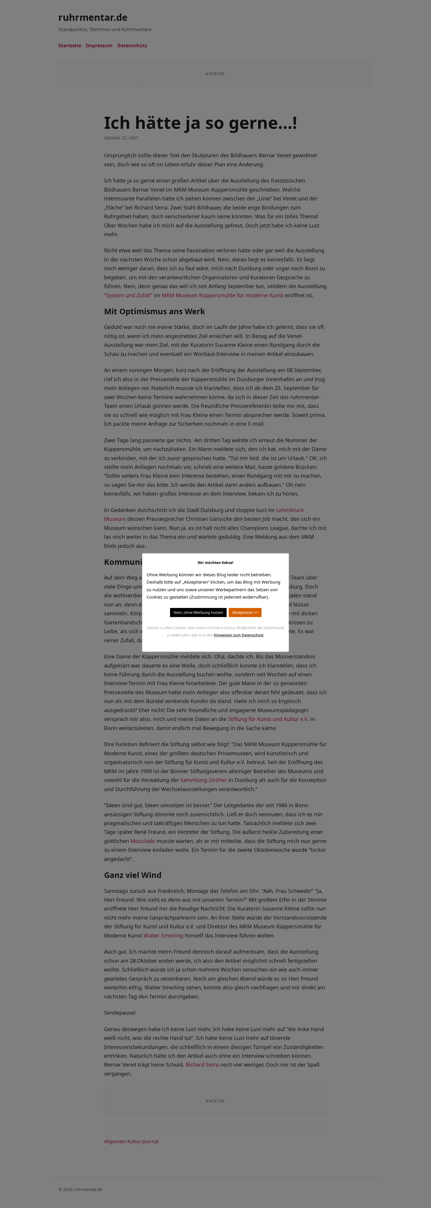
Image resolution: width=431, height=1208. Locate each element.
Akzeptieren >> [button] (245, 612)
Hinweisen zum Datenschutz (239, 635)
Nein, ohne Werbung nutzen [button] (198, 612)
